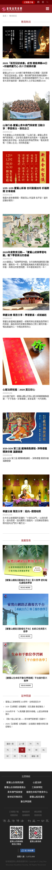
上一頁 (21, 744)
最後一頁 (35, 756)
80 (36, 750)
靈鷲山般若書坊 (37, 797)
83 (15, 756)
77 (15, 750)
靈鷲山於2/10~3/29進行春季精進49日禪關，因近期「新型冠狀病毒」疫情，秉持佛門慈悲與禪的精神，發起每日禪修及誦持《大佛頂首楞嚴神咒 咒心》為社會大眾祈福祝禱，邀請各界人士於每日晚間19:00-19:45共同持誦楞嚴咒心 (26, 78)
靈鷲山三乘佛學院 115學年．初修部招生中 (23, 702)
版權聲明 (26, 815)
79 (29, 750)
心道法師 (37, 782)
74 (30, 744)
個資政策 (38, 815)
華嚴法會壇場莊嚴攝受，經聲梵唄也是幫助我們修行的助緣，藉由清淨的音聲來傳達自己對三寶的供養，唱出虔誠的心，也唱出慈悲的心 (26, 324)
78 (22, 750)
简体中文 (44, 3)
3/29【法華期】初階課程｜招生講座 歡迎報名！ (25, 707)
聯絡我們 (26, 812)
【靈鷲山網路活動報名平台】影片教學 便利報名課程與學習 (25, 584)
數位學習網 (26, 801)
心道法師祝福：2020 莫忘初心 (19, 389)
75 (38, 744)
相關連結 (14, 815)
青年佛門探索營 (14, 792)
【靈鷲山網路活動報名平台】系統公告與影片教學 (25, 632)
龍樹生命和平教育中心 (37, 792)
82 (8, 756)
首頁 (4, 16)
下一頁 (23, 756)
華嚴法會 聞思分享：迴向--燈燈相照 (22, 511)
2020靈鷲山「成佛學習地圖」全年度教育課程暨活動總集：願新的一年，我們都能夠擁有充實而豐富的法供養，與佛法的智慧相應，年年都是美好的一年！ (26, 264)
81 (44, 750)
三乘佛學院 (37, 787)
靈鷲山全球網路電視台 (15, 787)
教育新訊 (13, 16)
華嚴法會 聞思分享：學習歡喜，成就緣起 (25, 315)
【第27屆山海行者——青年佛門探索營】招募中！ (26, 719)
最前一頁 (10, 744)
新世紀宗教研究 (14, 797)
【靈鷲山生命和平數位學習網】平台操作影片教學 (26, 681)
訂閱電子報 (28, 2)
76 (8, 750)
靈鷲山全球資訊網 (14, 782)
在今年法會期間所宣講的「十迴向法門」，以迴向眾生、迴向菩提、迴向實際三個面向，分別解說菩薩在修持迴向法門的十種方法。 (26, 520)
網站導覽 (38, 812)
